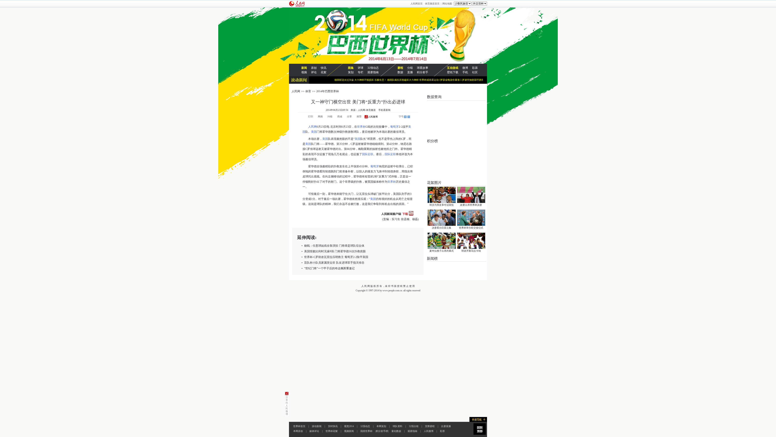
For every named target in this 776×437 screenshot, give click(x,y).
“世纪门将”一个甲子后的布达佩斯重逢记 (329, 268)
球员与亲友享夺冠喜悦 (441, 205)
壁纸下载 (452, 72)
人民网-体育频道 (367, 110)
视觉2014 (349, 426)
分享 (349, 116)
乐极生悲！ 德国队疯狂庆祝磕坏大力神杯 (386, 79)
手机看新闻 (384, 110)
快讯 (323, 67)
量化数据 (396, 431)
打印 (310, 116)
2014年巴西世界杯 (327, 91)
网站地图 (447, 3)
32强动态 (373, 67)
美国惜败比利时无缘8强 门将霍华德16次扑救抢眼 (335, 251)
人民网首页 (416, 3)
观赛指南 (373, 72)
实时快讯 (333, 426)
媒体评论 (314, 431)
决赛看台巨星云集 (441, 227)
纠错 (330, 116)
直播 (410, 72)
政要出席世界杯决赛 (471, 205)
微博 (465, 67)
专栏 (360, 72)
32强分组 (414, 426)
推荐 (359, 116)
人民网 (296, 91)
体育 (308, 91)
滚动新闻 (317, 426)
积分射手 (422, 72)
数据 (400, 72)
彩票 (475, 67)
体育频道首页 (432, 3)
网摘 (320, 116)
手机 (465, 72)
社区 (475, 72)
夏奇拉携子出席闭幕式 (441, 250)
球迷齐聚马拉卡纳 (471, 250)
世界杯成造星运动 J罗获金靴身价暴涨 (429, 79)
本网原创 (298, 431)
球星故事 (422, 67)
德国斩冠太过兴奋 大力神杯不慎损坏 (343, 79)
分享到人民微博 (287, 406)
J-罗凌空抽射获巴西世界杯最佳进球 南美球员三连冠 (478, 79)
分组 (410, 67)
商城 (339, 116)
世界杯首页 (299, 426)
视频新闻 (349, 431)
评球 (360, 67)
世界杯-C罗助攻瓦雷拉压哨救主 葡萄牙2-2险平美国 (336, 257)
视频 (304, 72)
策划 (351, 72)
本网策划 (381, 426)
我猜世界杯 (366, 431)
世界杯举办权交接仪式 (471, 227)
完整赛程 (430, 426)
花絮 (323, 72)
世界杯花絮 (332, 431)
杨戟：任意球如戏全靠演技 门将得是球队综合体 (334, 245)
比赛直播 (446, 426)
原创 (314, 67)
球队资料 (397, 426)
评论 (314, 72)
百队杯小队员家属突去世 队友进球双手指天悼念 (334, 262)
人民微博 (428, 431)
